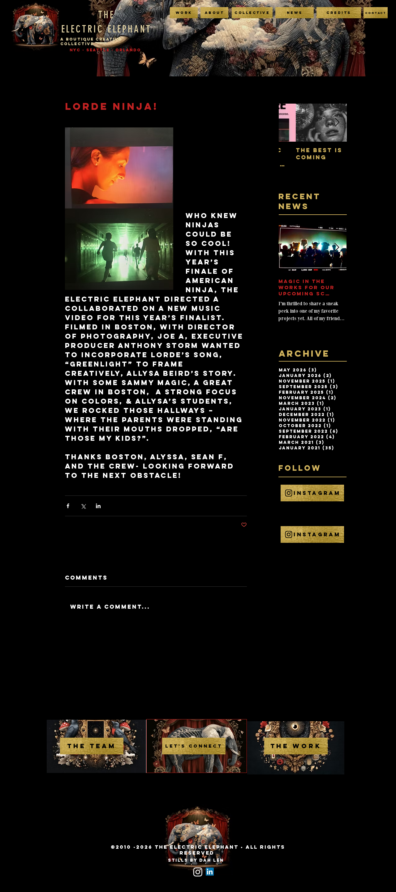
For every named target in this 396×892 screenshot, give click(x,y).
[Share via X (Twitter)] (83, 506)
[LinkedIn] (210, 872)
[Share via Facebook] (68, 506)
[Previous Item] (288, 122)
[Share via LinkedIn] (98, 506)
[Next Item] (337, 122)
